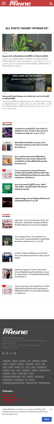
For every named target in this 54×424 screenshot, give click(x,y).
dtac (38, 364)
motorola (39, 377)
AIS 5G (32, 380)
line (18, 370)
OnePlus (6, 373)
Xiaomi (44, 361)
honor (34, 370)
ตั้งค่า (16, 414)
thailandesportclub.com (13, 399)
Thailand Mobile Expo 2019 (13, 383)
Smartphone (44, 383)
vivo (4, 367)
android (35, 361)
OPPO (5, 364)
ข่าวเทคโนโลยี (8, 402)
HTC (27, 367)
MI (23, 377)
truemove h (8, 380)
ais (29, 361)
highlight (29, 364)
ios (43, 364)
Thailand (26, 370)
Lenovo (30, 377)
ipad (33, 367)
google (20, 364)
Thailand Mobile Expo (11, 377)
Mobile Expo (44, 370)
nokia (17, 367)
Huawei (22, 361)
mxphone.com (8, 395)
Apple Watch (31, 383)
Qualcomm (22, 373)
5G (26, 380)
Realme (6, 370)
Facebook (19, 380)
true (31, 373)
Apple (15, 361)
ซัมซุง (13, 370)
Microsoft (41, 367)
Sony (11, 367)
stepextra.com (9, 397)
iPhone (12, 364)
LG (23, 367)
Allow (46, 419)
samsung (6, 361)
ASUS (14, 373)
